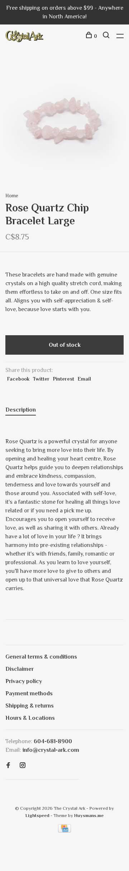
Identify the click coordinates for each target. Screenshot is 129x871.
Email (84, 379)
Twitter (41, 379)
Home (11, 195)
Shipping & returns (29, 705)
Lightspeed (37, 815)
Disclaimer (19, 669)
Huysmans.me (89, 815)
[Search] (107, 36)
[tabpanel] (64, 119)
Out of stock (65, 345)
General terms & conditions (41, 657)
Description (20, 410)
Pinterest (63, 379)
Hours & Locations (30, 718)
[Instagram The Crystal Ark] (22, 766)
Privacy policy (23, 681)
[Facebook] (8, 766)
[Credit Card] (64, 830)
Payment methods (29, 693)
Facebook (18, 379)
